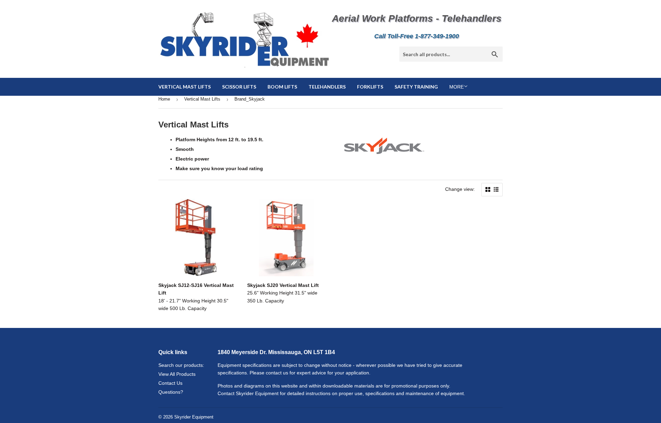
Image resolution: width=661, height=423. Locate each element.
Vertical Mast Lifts (184, 87)
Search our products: (181, 365)
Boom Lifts (282, 87)
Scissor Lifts (239, 87)
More (456, 87)
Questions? (170, 392)
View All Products (177, 374)
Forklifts (370, 87)
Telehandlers (327, 87)
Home (164, 99)
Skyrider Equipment (193, 417)
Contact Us (170, 383)
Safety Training (416, 87)
